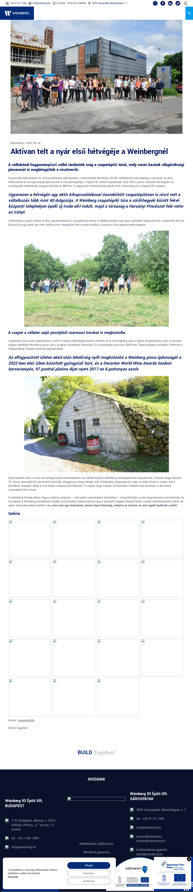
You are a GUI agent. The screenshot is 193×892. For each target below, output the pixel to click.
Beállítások (89, 881)
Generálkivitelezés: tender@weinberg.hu (150, 838)
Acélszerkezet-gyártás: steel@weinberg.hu (152, 852)
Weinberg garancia (96, 852)
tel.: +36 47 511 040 (150, 819)
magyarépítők (26, 720)
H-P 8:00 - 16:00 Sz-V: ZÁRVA (71, 3)
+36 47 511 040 (18, 3)
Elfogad (89, 865)
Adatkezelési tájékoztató (96, 844)
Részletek (13, 876)
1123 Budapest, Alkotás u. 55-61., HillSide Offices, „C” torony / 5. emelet (34, 825)
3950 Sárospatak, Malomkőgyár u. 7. (110, 3)
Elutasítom (88, 873)
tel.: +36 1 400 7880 (25, 838)
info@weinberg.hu (41, 3)
